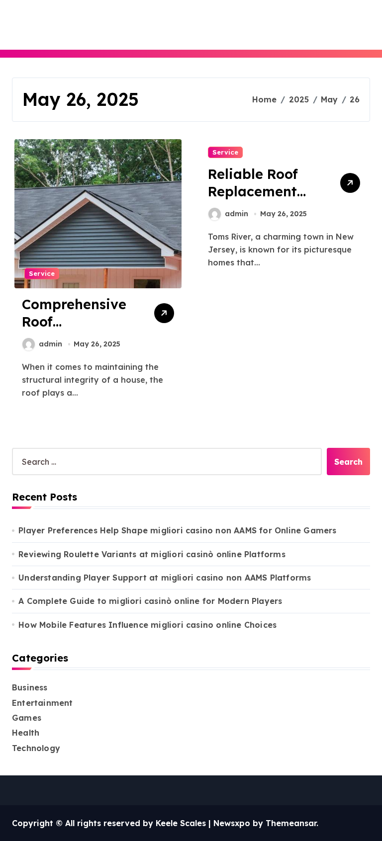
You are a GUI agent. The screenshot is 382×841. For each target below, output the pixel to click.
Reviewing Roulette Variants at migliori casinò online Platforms (152, 554)
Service (42, 273)
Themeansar (291, 823)
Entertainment (42, 703)
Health (25, 733)
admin (50, 343)
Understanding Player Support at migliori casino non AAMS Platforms (164, 578)
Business (30, 687)
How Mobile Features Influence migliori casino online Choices (147, 625)
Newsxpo (231, 823)
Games (26, 718)
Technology (36, 748)
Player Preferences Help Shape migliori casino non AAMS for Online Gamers (177, 530)
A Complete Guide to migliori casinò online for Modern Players (150, 601)
